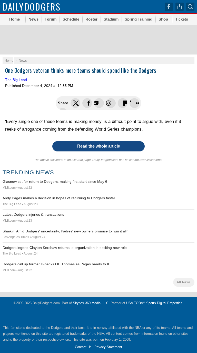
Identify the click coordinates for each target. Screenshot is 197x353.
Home (14, 19)
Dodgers (32, 6)
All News (184, 282)
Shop (163, 19)
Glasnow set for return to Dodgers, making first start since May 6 (55, 181)
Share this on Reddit (134, 103)
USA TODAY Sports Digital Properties (154, 303)
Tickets (181, 19)
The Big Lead (16, 80)
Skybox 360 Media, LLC (91, 303)
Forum (50, 19)
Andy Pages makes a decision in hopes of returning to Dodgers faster (59, 198)
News (33, 19)
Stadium (111, 19)
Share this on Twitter (75, 103)
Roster (91, 19)
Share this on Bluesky (111, 103)
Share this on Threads (99, 103)
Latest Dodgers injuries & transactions (33, 214)
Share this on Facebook (87, 103)
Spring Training (138, 19)
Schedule (71, 19)
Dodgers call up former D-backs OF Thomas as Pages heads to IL (56, 264)
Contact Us (83, 347)
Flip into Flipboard (122, 103)
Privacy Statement (108, 347)
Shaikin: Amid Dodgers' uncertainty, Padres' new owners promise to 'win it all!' (65, 231)
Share (179, 7)
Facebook (169, 7)
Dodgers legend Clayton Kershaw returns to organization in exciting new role (65, 248)
